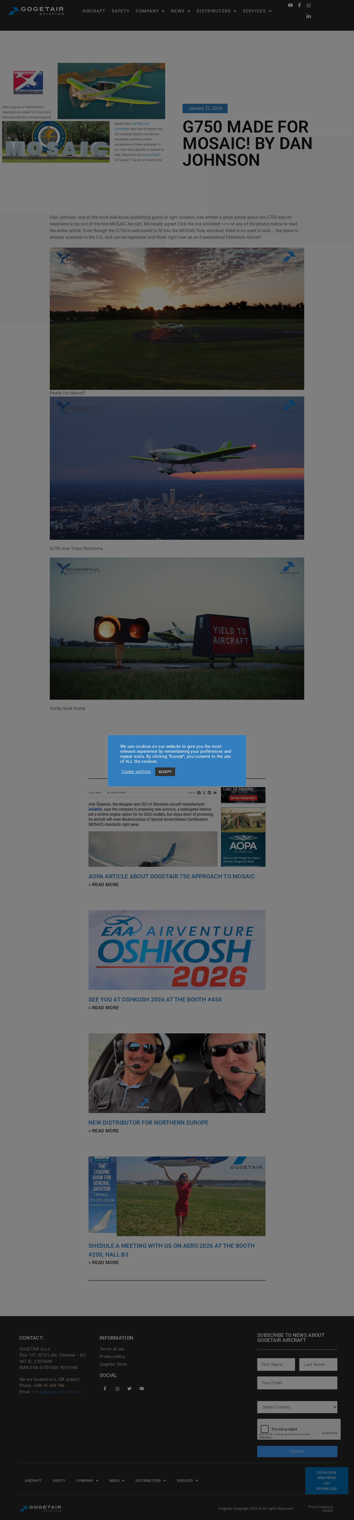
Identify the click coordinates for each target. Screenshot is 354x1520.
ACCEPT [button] (165, 772)
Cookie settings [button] (136, 771)
